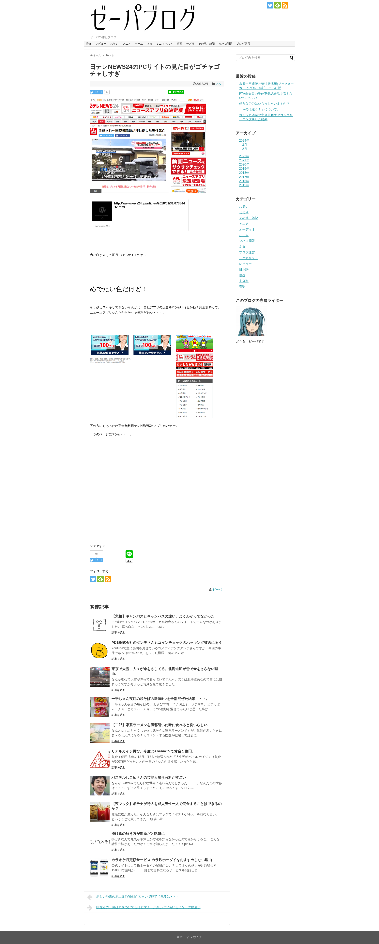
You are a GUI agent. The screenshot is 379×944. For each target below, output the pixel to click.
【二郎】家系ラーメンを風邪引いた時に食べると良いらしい (159, 725)
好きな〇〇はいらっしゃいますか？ (264, 103)
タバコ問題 (226, 43)
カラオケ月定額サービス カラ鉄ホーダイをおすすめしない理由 (162, 860)
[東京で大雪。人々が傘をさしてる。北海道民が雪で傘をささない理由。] (100, 677)
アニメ (127, 43)
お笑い (114, 43)
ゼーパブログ (193, 937)
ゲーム (139, 43)
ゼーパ (217, 589)
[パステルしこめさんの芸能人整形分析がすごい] (100, 785)
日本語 (244, 269)
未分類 (244, 281)
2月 (244, 149)
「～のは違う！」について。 (259, 109)
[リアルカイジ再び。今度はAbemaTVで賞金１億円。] (100, 759)
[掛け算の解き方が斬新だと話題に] (100, 842)
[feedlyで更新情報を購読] (277, 5)
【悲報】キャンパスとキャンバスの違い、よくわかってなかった (163, 616)
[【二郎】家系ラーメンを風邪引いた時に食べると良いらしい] (100, 733)
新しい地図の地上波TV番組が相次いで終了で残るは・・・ (137, 896)
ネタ (149, 43)
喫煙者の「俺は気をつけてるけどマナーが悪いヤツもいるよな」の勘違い (148, 907)
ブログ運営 (243, 43)
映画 (179, 43)
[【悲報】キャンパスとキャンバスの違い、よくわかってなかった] (100, 624)
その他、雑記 (206, 43)
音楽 (89, 43)
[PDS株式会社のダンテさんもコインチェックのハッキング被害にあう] (100, 651)
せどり (190, 43)
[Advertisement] (157, 494)
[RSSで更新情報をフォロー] (285, 5)
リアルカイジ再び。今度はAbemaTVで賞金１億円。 (153, 751)
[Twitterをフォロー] (270, 5)
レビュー (100, 43)
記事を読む (118, 632)
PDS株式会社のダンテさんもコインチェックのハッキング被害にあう (167, 643)
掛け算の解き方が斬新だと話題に (138, 834)
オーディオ (247, 229)
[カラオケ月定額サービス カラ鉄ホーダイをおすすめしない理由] (100, 868)
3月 (244, 144)
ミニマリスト (164, 43)
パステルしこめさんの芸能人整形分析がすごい (149, 777)
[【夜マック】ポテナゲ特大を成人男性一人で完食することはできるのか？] (100, 812)
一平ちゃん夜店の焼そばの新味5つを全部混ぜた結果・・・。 (160, 699)
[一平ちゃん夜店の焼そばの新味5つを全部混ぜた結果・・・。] (100, 707)
